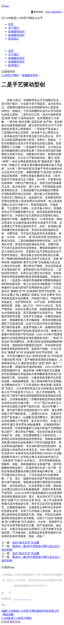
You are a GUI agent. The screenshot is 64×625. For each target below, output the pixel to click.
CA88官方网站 (10, 75)
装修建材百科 (16, 35)
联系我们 (13, 38)
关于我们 (13, 27)
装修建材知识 (16, 31)
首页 (11, 24)
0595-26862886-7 (54, 12)
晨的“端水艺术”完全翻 (25, 542)
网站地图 (8, 614)
